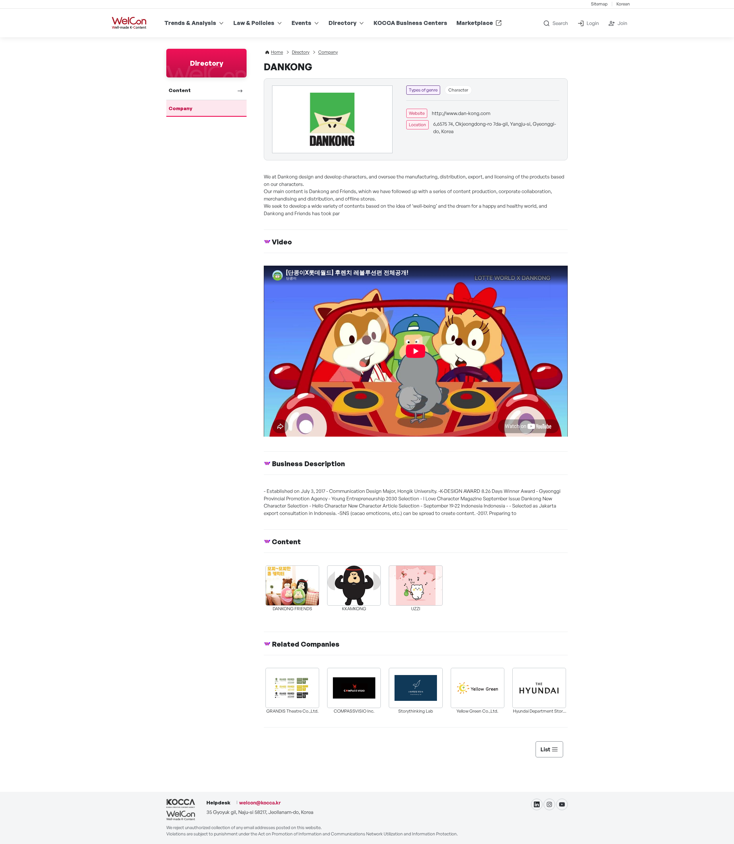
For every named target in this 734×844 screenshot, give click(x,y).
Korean (623, 4)
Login (593, 23)
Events (301, 22)
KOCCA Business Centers (410, 22)
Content (180, 90)
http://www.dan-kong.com (461, 113)
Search (560, 23)
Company (180, 108)
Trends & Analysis (190, 22)
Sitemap (599, 4)
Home (277, 52)
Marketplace (474, 22)
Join (622, 23)
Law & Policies (253, 22)
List (545, 749)
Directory (342, 22)
